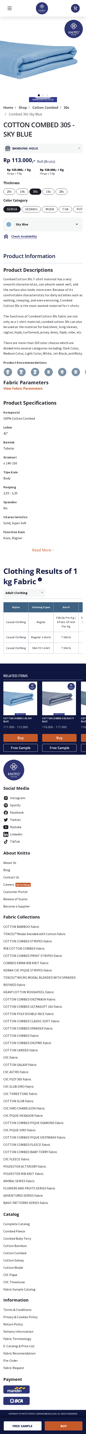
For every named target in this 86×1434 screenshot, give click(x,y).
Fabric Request (13, 1368)
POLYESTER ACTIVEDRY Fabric (24, 1166)
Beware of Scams (15, 899)
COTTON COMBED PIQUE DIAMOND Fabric (33, 1123)
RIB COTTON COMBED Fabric (24, 948)
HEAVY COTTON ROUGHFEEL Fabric (28, 992)
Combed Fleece (14, 1231)
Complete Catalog (16, 1224)
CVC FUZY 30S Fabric (17, 1079)
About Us (9, 863)
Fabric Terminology (17, 1339)
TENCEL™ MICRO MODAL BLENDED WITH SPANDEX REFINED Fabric (39, 981)
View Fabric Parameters (23, 388)
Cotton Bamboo (15, 1246)
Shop (23, 107)
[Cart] (75, 8)
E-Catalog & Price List (19, 1346)
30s (66, 107)
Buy (21, 738)
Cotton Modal (13, 1267)
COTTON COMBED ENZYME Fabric (27, 1043)
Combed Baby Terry (17, 1238)
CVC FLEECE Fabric (16, 1159)
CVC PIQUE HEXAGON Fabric (23, 1115)
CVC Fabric (10, 1057)
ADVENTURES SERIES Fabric (23, 1195)
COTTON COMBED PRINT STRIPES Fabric (32, 956)
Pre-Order (10, 1360)
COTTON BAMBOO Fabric (21, 927)
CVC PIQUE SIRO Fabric (19, 1130)
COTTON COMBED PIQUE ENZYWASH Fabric (34, 1137)
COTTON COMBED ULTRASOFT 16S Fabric (32, 1006)
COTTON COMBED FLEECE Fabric (26, 1145)
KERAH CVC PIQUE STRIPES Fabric (27, 970)
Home (8, 107)
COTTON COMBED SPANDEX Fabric (28, 1028)
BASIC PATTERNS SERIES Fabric (25, 1203)
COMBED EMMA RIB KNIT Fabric (26, 963)
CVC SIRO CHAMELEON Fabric (24, 1108)
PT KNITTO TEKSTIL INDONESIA (32, 1413)
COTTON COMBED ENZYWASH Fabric (29, 999)
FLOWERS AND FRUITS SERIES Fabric (29, 1188)
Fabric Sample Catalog (19, 1289)
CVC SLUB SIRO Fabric (18, 1086)
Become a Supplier (16, 906)
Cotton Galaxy (13, 1260)
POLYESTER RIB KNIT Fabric (23, 1174)
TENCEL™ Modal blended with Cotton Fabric (34, 934)
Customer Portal (15, 892)
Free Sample (20, 748)
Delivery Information (18, 1331)
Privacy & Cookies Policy (20, 1317)
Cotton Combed (45, 107)
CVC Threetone (14, 1282)
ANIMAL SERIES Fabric (19, 1181)
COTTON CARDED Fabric (20, 1050)
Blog (6, 870)
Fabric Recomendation (19, 1353)
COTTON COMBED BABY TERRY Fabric (30, 1152)
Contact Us (11, 877)
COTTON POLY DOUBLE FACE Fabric (28, 1014)
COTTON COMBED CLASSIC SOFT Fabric (31, 1021)
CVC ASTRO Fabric (16, 1072)
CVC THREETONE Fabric (20, 1094)
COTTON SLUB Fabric (18, 1101)
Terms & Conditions (17, 1310)
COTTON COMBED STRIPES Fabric (27, 941)
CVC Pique (10, 1275)
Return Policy (13, 1324)
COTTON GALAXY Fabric (20, 1065)
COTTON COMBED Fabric (21, 1036)
